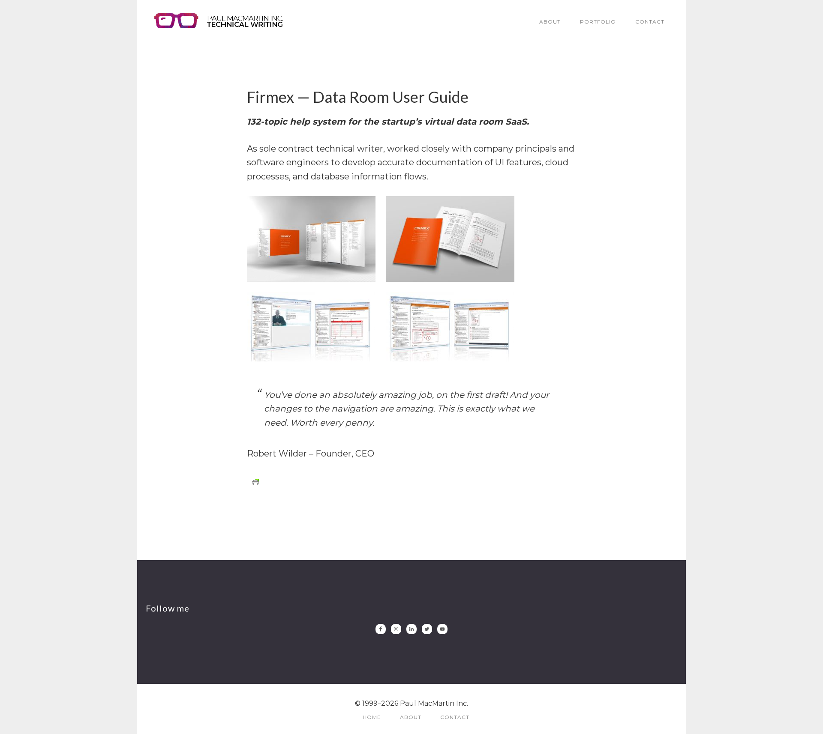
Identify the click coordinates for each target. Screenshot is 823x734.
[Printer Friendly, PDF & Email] (255, 481)
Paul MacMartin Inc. (218, 21)
